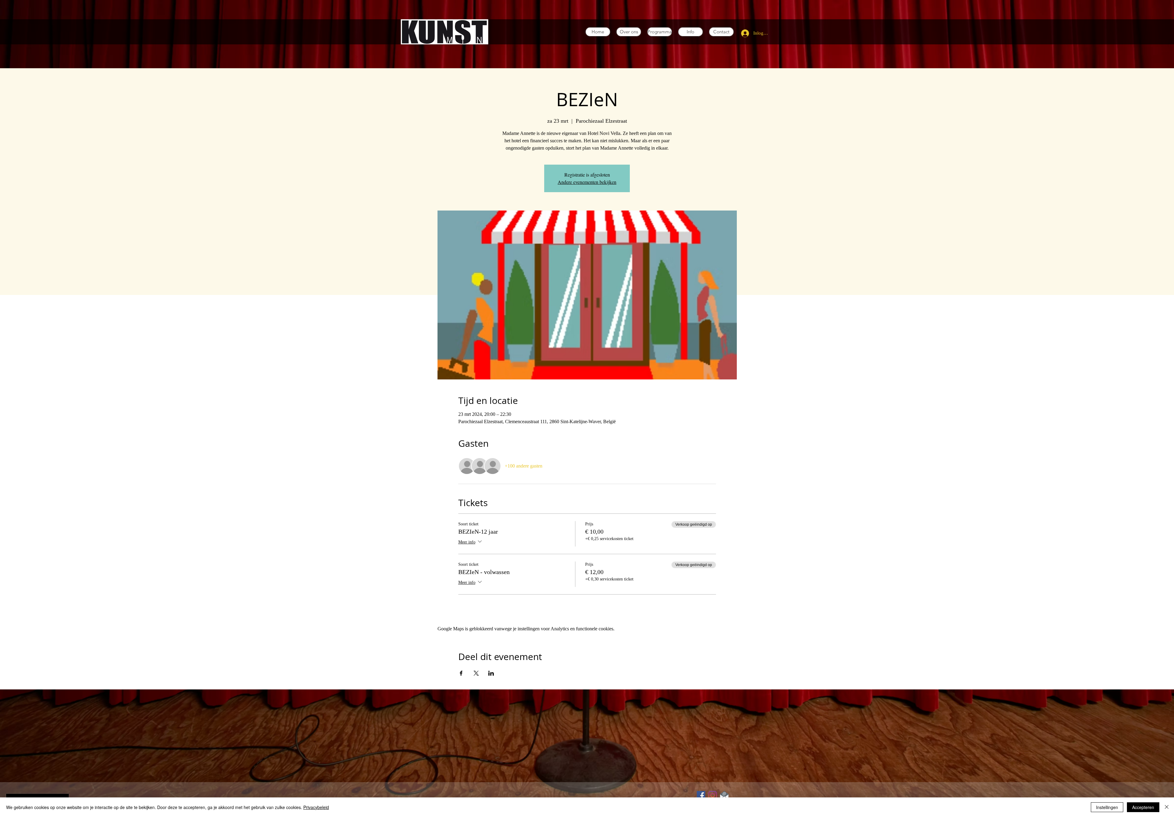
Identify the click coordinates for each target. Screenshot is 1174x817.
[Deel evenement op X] (476, 673)
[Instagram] (712, 795)
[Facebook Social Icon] (701, 795)
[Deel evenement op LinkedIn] (491, 673)
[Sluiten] (1166, 807)
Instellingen (1107, 807)
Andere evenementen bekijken (587, 182)
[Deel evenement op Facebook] (461, 673)
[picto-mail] (724, 795)
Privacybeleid (316, 807)
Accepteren (1143, 807)
